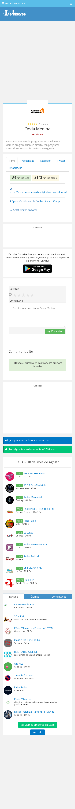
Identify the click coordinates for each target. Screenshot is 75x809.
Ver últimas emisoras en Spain (38, 724)
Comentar (56, 331)
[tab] (12, 160)
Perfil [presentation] (12, 160)
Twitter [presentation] (61, 160)
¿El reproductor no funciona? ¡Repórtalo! (29, 440)
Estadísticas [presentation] (15, 167)
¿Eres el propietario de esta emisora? (31, 449)
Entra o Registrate (14, 3)
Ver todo (37, 732)
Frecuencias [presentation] (27, 160)
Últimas (35, 596)
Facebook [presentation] (45, 160)
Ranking (13, 596)
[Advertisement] (37, 61)
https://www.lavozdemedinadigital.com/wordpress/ (38, 192)
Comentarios (59, 596)
